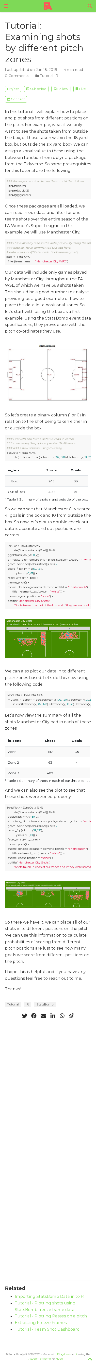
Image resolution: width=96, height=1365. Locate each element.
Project (13, 89)
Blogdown (64, 1354)
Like (82, 89)
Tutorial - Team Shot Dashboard (47, 1329)
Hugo (59, 1358)
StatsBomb (45, 1004)
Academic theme (40, 1358)
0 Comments (17, 76)
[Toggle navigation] (6, 6)
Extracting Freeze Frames (41, 1322)
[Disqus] (48, 1084)
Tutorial (46, 76)
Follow (62, 89)
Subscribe (38, 89)
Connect (18, 99)
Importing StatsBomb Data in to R (49, 1296)
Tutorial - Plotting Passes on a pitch (51, 1315)
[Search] (90, 6)
